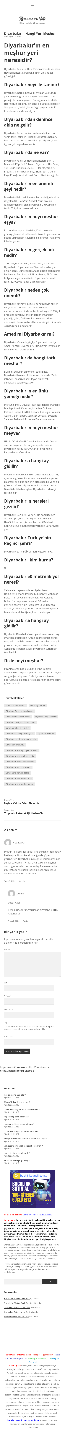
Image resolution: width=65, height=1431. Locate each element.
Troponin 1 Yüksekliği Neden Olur (24, 813)
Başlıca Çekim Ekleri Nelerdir (21, 803)
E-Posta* (7, 996)
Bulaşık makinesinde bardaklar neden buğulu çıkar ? (26, 1138)
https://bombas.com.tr (40, 1067)
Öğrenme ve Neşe (32, 19)
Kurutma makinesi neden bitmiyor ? (19, 1124)
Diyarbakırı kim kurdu (15, 744)
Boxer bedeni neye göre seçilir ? (17, 1160)
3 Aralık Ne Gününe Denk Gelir (17, 1298)
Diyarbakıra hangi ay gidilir (17, 728)
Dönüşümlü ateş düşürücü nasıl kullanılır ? (22, 1109)
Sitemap (29, 1070)
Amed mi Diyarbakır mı (16, 705)
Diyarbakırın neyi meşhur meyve (19, 784)
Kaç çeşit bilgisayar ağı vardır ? (17, 1153)
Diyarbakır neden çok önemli (18, 716)
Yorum (7, 949)
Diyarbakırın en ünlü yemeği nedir (20, 761)
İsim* (6, 983)
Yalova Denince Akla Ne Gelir (16, 1316)
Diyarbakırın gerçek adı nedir (18, 767)
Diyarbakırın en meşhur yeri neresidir (22, 750)
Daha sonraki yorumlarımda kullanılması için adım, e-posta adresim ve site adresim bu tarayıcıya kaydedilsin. (29, 1028)
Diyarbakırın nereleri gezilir (17, 773)
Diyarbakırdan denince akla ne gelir (21, 739)
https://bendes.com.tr (12, 1070)
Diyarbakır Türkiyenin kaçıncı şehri (20, 722)
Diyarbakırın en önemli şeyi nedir (20, 756)
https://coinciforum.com (13, 1067)
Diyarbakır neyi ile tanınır (46, 716)
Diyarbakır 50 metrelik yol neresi (20, 711)
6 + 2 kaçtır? (10, 1036)
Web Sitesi (8, 1009)
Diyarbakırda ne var (46, 733)
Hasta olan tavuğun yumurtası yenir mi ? (21, 1131)
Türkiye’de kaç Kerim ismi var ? (17, 1102)
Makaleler (17, 698)
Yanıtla (22, 881)
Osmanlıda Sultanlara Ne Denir (17, 1307)
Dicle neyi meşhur (38, 705)
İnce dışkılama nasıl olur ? (15, 1095)
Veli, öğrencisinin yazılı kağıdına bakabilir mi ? (23, 1146)
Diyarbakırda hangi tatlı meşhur (19, 733)
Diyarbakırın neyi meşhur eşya (19, 778)
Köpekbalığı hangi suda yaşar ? (17, 1116)
